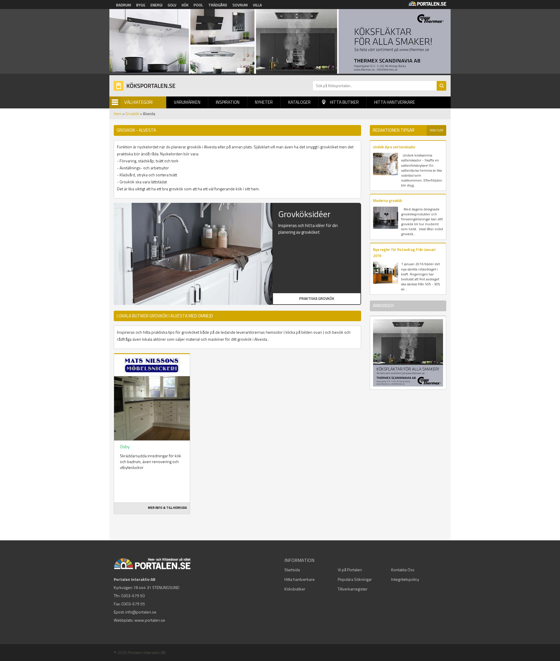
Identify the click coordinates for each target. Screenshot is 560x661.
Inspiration (227, 102)
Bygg (140, 5)
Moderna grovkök (387, 200)
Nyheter (264, 102)
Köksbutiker (294, 589)
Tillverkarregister (353, 589)
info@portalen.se (140, 612)
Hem (118, 114)
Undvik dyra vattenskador (394, 147)
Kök (185, 5)
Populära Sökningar (355, 579)
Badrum (123, 5)
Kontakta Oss (402, 570)
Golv (172, 5)
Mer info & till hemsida (167, 507)
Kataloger (299, 102)
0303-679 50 (133, 596)
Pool (198, 5)
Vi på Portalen (350, 570)
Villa (257, 5)
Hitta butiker (344, 102)
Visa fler (436, 130)
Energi (156, 5)
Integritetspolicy (405, 579)
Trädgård (217, 5)
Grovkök (132, 114)
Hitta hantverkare (394, 102)
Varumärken (187, 102)
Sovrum (240, 5)
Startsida (292, 570)
